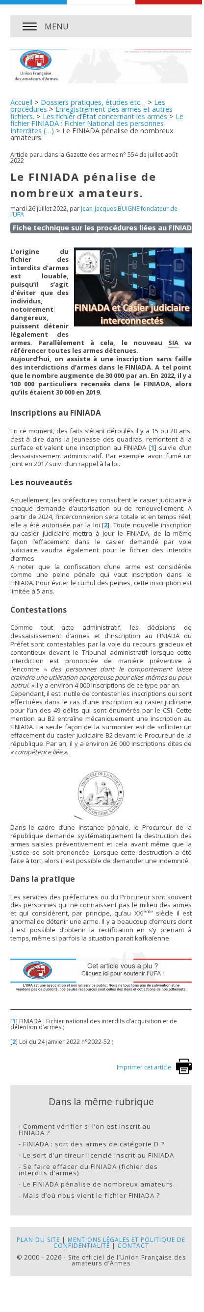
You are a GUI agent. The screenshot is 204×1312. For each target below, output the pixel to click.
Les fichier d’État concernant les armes (105, 116)
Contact (133, 1245)
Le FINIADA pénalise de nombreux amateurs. (99, 1184)
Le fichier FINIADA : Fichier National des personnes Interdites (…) (96, 123)
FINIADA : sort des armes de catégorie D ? (93, 1143)
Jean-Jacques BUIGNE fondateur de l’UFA (94, 211)
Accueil (21, 102)
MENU (57, 26)
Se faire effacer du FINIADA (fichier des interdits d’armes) (88, 1169)
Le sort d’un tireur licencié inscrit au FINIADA (98, 1155)
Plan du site (38, 1240)
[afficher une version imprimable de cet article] (184, 1072)
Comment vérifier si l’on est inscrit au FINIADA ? (85, 1129)
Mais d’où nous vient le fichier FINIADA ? (91, 1195)
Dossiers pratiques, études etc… (93, 102)
